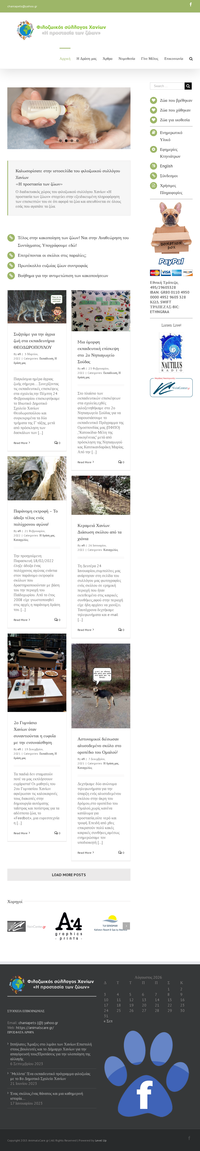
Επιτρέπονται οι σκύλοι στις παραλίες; (52, 255)
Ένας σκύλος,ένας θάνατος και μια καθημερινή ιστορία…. (46, 1096)
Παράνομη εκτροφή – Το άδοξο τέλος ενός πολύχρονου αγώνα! (36, 517)
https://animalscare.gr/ (35, 1027)
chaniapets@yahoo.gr (22, 6)
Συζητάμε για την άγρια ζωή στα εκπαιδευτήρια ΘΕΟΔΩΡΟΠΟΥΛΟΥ (34, 340)
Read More (21, 443)
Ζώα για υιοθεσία (175, 120)
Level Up (101, 1140)
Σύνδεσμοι (169, 175)
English (166, 166)
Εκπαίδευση (46, 358)
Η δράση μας (47, 535)
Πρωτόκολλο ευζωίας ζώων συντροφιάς (53, 265)
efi (19, 354)
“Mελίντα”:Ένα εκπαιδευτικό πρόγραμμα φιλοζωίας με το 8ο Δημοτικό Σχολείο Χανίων (50, 1076)
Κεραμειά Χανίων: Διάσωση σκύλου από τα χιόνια (99, 532)
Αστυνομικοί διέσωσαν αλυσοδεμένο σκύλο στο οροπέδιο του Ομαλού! (99, 745)
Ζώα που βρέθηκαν (176, 100)
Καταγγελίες (21, 540)
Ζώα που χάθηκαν (175, 110)
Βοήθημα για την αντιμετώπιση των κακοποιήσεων (63, 275)
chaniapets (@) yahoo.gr (38, 1022)
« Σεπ (108, 1020)
